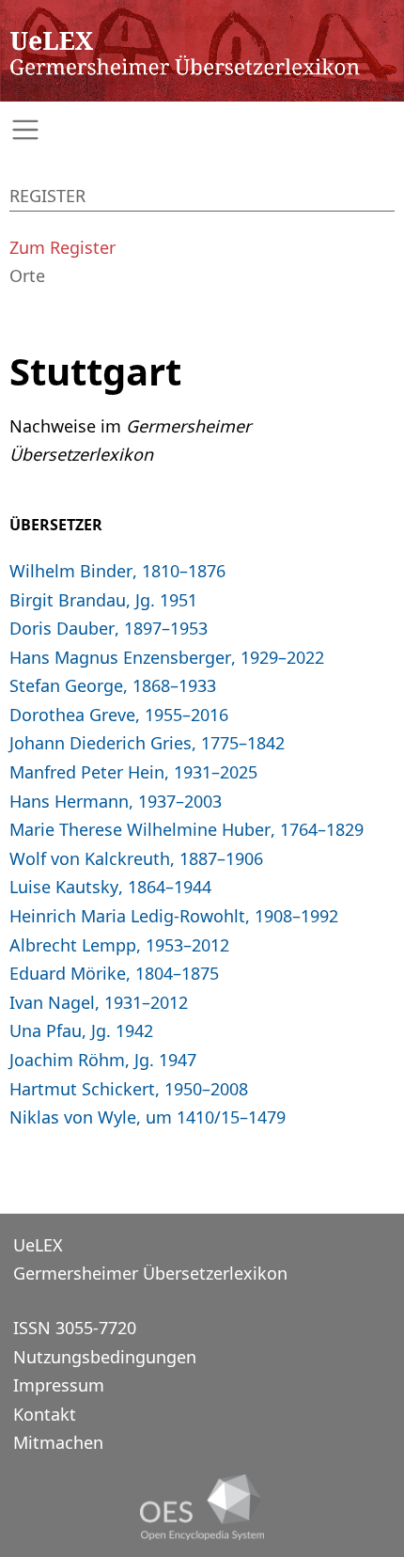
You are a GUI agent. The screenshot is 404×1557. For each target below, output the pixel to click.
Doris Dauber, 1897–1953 (108, 628)
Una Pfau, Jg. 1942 (81, 1030)
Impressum (58, 1385)
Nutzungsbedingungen (104, 1356)
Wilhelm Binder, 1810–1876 (117, 570)
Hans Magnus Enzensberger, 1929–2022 (166, 657)
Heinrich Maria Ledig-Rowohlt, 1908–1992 (173, 915)
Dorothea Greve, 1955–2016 (118, 714)
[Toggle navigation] (202, 130)
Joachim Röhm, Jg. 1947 (102, 1059)
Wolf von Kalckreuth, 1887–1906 (136, 858)
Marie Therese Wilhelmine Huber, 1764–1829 (186, 829)
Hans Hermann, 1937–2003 (115, 801)
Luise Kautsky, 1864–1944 (110, 886)
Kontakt (44, 1414)
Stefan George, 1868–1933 (112, 685)
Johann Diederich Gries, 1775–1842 (147, 742)
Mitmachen (58, 1442)
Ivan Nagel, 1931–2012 (98, 1002)
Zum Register (62, 247)
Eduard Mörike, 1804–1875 (114, 973)
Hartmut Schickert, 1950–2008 (128, 1088)
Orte (27, 275)
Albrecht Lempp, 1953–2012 (119, 945)
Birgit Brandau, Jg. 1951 (103, 600)
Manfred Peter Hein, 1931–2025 (133, 772)
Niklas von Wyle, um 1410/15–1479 (147, 1117)
